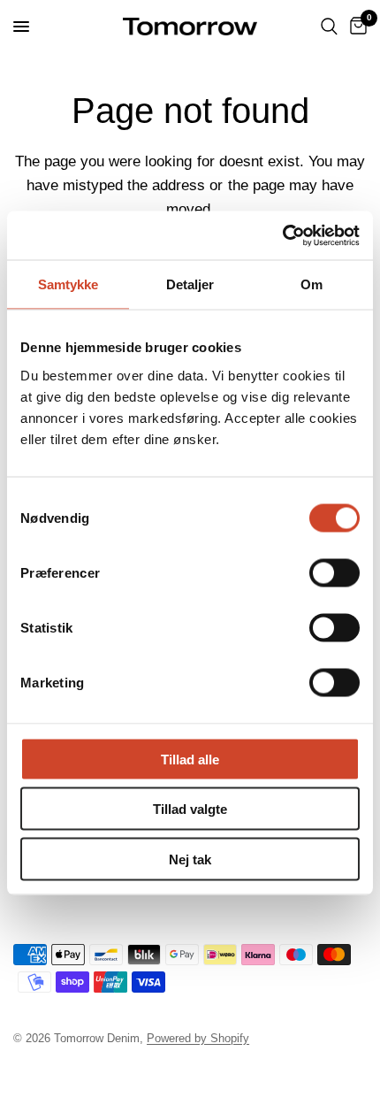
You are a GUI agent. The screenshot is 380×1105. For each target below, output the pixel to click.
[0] (355, 26)
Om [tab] (311, 284)
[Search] (329, 26)
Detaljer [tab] (190, 284)
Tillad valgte (190, 809)
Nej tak (190, 858)
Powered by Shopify (198, 1038)
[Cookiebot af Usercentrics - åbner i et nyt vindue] (282, 235)
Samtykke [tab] (68, 284)
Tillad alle (190, 758)
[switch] (334, 572)
